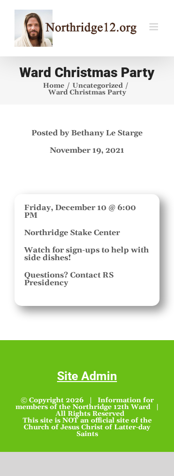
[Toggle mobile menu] (154, 27)
